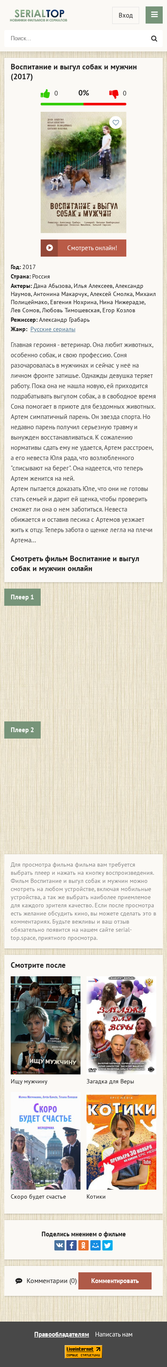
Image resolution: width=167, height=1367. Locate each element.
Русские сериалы (52, 329)
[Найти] (154, 38)
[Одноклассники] (83, 1245)
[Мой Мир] (95, 1245)
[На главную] (38, 15)
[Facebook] (71, 1245)
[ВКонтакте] (59, 1245)
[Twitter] (107, 1245)
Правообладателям (61, 1334)
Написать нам (114, 1334)
